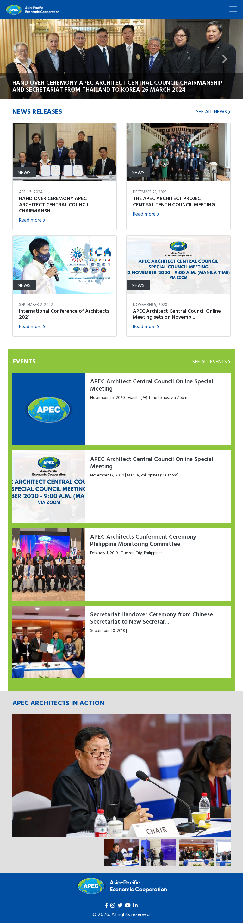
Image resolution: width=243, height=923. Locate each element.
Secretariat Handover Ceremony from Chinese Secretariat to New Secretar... (151, 618)
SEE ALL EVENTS (209, 361)
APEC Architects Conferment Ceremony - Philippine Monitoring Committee (145, 540)
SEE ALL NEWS (211, 111)
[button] (18, 59)
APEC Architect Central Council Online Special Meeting (151, 385)
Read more (30, 220)
